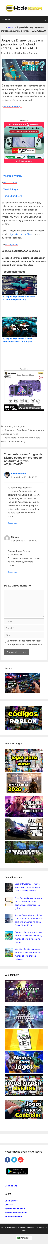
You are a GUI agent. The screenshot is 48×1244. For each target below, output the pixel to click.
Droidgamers (11, 244)
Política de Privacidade (16, 1212)
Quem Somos (11, 1201)
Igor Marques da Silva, (21, 234)
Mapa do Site (11, 1186)
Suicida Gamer (18, 473)
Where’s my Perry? (12, 106)
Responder (12, 523)
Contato (9, 1205)
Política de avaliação (15, 1209)
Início (3, 27)
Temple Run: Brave (12, 196)
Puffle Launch (10, 182)
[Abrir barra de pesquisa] (45, 19)
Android (11, 27)
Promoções (19, 426)
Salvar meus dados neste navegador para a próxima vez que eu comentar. (25, 642)
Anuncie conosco (13, 1216)
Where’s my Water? (12, 176)
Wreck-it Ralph (10, 189)
